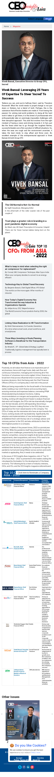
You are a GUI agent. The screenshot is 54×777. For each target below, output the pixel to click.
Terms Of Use (25, 760)
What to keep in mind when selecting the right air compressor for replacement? (26, 267)
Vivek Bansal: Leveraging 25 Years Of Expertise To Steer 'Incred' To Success (25, 94)
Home (6, 26)
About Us (36, 760)
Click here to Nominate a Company (33, 473)
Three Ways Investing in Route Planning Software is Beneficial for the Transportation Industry (25, 341)
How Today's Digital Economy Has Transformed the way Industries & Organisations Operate (21, 302)
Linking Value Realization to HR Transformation (27, 323)
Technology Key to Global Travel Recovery (24, 284)
